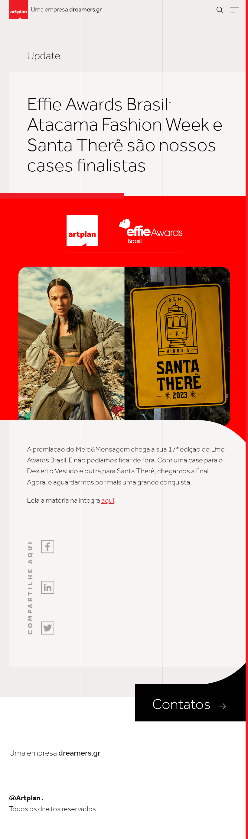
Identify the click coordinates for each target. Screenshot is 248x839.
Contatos (181, 704)
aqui (107, 500)
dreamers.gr (85, 9)
